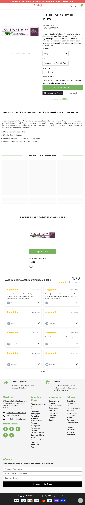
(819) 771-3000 (13, 415)
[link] (15, 199)
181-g (31, 266)
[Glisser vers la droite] (80, 385)
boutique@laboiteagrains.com (52, 496)
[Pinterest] (18, 429)
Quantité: (46, 68)
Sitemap (64, 496)
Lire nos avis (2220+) (60, 99)
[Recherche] (71, 6)
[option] (20, 31)
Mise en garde (72, 112)
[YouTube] (11, 435)
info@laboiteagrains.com (16, 419)
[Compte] (76, 6)
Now (52, 25)
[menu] (3, 6)
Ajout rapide (42, 252)
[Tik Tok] (5, 435)
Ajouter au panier (63, 87)
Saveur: (45, 58)
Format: (45, 48)
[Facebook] (5, 429)
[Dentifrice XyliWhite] (42, 235)
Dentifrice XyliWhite (38, 258)
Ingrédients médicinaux (26, 112)
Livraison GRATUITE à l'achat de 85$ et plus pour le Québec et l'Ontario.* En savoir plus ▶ (42, 1)
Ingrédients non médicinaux (51, 112)
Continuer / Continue (42, 484)
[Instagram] (11, 429)
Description (8, 112)
